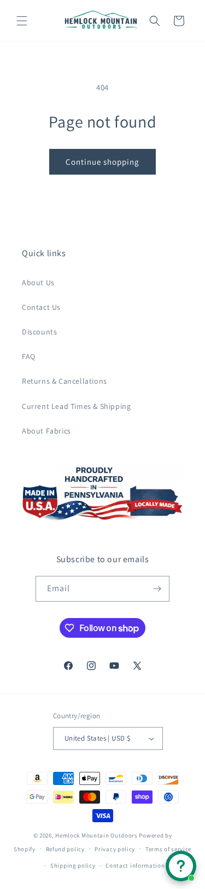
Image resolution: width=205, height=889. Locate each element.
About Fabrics (46, 431)
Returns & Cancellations (64, 381)
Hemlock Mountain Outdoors (96, 835)
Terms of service (168, 849)
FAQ (29, 356)
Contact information (135, 865)
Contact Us (41, 307)
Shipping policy (73, 865)
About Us (38, 282)
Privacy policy (115, 849)
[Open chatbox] (181, 866)
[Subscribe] (157, 589)
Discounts (39, 332)
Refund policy (65, 849)
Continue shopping (102, 162)
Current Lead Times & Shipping (76, 406)
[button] (22, 21)
